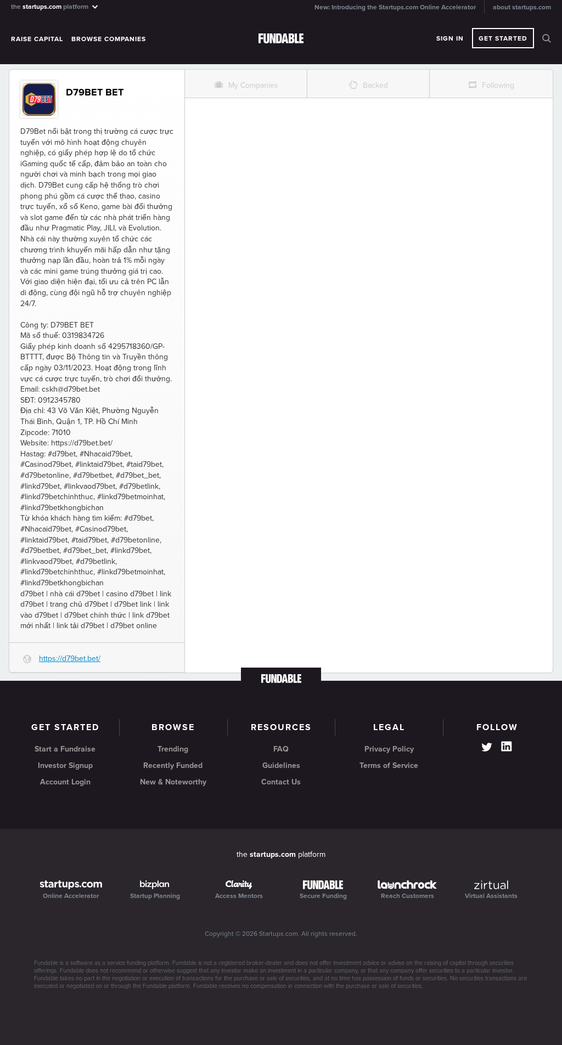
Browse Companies (108, 39)
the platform (50, 6)
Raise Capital (37, 39)
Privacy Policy (389, 749)
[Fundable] (281, 38)
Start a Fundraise (65, 749)
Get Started (503, 38)
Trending (173, 749)
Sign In (450, 38)
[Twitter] (486, 748)
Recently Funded (173, 765)
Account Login (65, 782)
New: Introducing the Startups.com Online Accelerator (395, 7)
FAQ (281, 749)
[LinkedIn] (506, 746)
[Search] (546, 38)
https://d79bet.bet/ (69, 658)
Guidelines (281, 765)
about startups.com (522, 7)
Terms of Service (388, 765)
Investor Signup (65, 765)
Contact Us (281, 782)
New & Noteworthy (173, 782)
